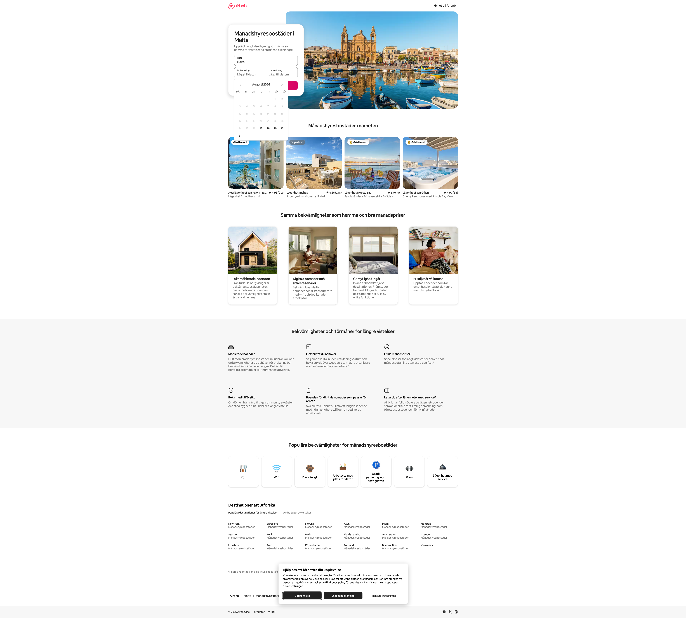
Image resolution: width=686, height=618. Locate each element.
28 (268, 128)
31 (240, 135)
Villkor (271, 612)
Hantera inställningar (384, 595)
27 (261, 128)
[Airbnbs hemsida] (237, 5)
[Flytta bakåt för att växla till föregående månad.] (240, 85)
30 (282, 128)
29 (275, 128)
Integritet (259, 612)
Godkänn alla (302, 595)
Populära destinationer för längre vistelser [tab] (252, 512)
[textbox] (250, 74)
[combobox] (266, 62)
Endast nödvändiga (343, 595)
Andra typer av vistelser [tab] (297, 512)
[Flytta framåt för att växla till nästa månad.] (282, 85)
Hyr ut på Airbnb (445, 6)
